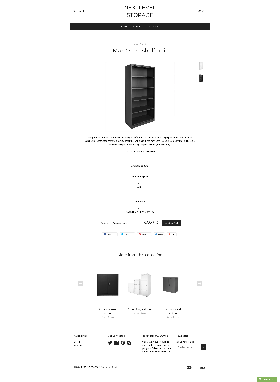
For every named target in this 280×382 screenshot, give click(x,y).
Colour (104, 223)
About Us (153, 26)
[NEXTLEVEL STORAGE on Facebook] (116, 343)
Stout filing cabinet (140, 309)
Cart (204, 11)
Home (123, 26)
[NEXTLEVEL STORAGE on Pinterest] (123, 343)
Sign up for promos (185, 341)
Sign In (77, 11)
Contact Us (268, 379)
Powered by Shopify (110, 367)
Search (77, 341)
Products (137, 26)
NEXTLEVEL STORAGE (140, 11)
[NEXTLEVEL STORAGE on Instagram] (129, 343)
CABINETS (140, 44)
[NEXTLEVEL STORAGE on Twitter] (110, 343)
